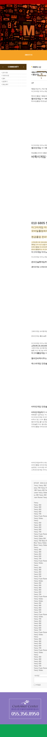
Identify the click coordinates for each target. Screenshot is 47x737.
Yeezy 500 (37, 512)
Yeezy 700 (37, 514)
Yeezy (36, 503)
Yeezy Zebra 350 (40, 538)
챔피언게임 (36, 99)
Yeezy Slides (38, 518)
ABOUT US (28, 55)
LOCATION (41, 84)
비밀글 (38, 685)
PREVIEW (40, 61)
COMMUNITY (41, 77)
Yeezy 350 (42, 485)
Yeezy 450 (41, 490)
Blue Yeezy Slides (40, 543)
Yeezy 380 (37, 507)
